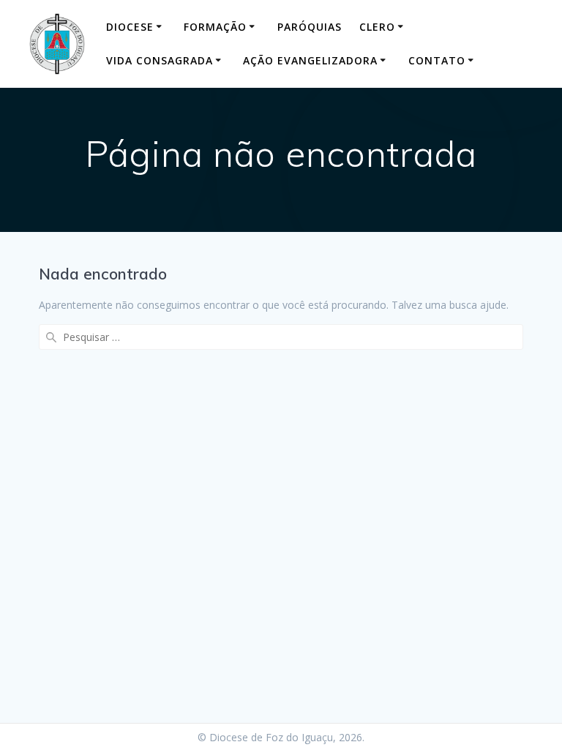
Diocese (130, 27)
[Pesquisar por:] (280, 337)
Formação (215, 27)
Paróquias (309, 27)
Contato (436, 60)
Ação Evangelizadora (310, 60)
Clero (377, 27)
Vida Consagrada (159, 60)
